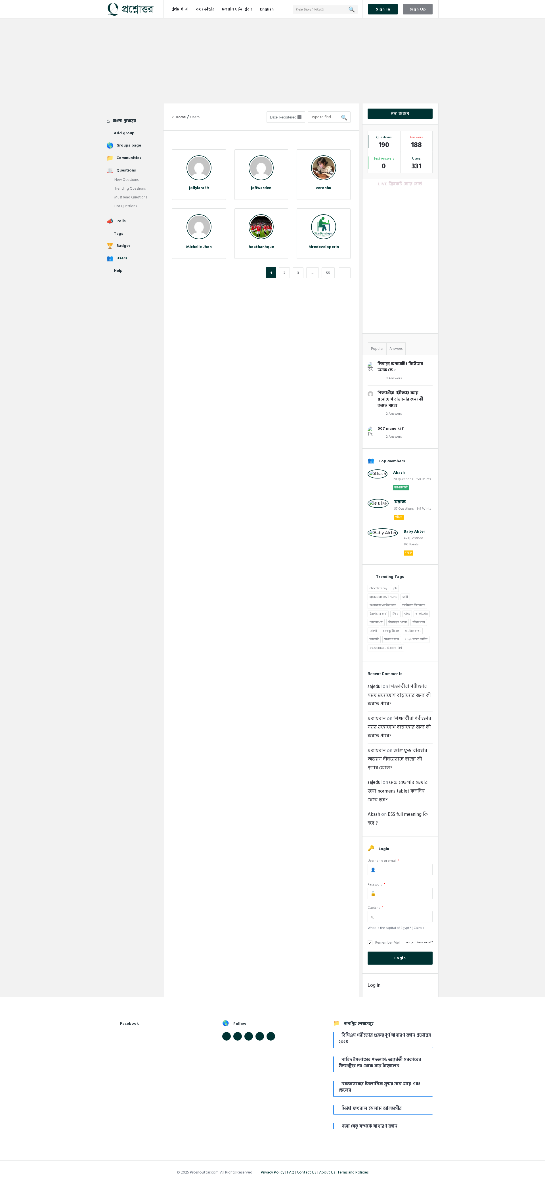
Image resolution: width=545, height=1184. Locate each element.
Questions (126, 170)
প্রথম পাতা (179, 9)
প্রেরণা (373, 631)
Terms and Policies (353, 1172)
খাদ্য (407, 614)
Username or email (383, 860)
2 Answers (394, 413)
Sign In (383, 9)
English (267, 9)
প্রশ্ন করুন (400, 113)
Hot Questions (125, 206)
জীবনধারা (418, 622)
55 (328, 273)
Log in (374, 985)
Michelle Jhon (199, 246)
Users (121, 258)
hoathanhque (261, 246)
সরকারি (374, 639)
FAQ (290, 1172)
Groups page (128, 145)
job (395, 588)
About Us (327, 1172)
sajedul (375, 687)
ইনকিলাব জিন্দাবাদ (413, 605)
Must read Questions (130, 197)
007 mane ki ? (391, 428)
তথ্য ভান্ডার (205, 9)
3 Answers (394, 378)
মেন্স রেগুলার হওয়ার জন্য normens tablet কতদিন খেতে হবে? (398, 791)
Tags (118, 233)
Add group (124, 133)
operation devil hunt (383, 597)
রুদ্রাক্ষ (400, 502)
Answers (396, 349)
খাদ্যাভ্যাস (422, 614)
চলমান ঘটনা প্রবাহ (237, 9)
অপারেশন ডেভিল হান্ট (383, 605)
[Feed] (259, 1036)
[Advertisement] (272, 61)
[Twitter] (237, 1036)
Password (376, 884)
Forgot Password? (419, 942)
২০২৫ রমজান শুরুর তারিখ (386, 648)
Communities (128, 157)
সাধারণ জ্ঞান (391, 639)
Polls (121, 221)
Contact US (306, 1172)
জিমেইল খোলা (397, 622)
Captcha (375, 907)
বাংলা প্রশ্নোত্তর (124, 121)
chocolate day (378, 588)
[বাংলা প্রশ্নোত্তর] (135, 9)
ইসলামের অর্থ (378, 614)
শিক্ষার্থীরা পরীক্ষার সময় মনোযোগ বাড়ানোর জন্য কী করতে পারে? (400, 399)
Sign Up (418, 9)
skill (405, 597)
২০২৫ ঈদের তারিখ (416, 639)
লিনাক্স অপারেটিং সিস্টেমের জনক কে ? (400, 367)
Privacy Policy (272, 1172)
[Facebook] (226, 1036)
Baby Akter (414, 531)
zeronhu (323, 188)
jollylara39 (199, 188)
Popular (377, 349)
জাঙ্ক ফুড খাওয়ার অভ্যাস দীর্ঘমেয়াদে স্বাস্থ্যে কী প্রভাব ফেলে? (397, 759)
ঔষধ (395, 614)
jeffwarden (261, 188)
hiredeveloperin (324, 246)
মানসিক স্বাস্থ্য (413, 631)
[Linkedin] (248, 1036)
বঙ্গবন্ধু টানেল (391, 631)
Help (118, 270)
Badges (123, 245)
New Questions (126, 180)
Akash (399, 472)
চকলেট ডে (376, 622)
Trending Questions (130, 188)
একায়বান (377, 719)
